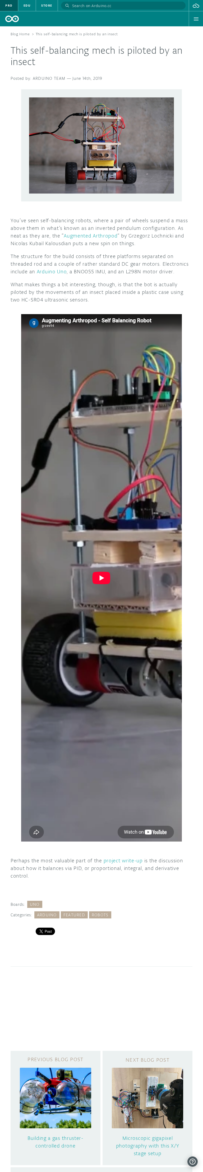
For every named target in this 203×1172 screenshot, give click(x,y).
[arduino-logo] (12, 18)
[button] (196, 5)
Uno (35, 904)
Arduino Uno (52, 271)
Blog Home (20, 34)
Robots (100, 914)
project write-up (123, 860)
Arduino (47, 914)
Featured (74, 914)
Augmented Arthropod (90, 236)
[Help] (192, 1161)
